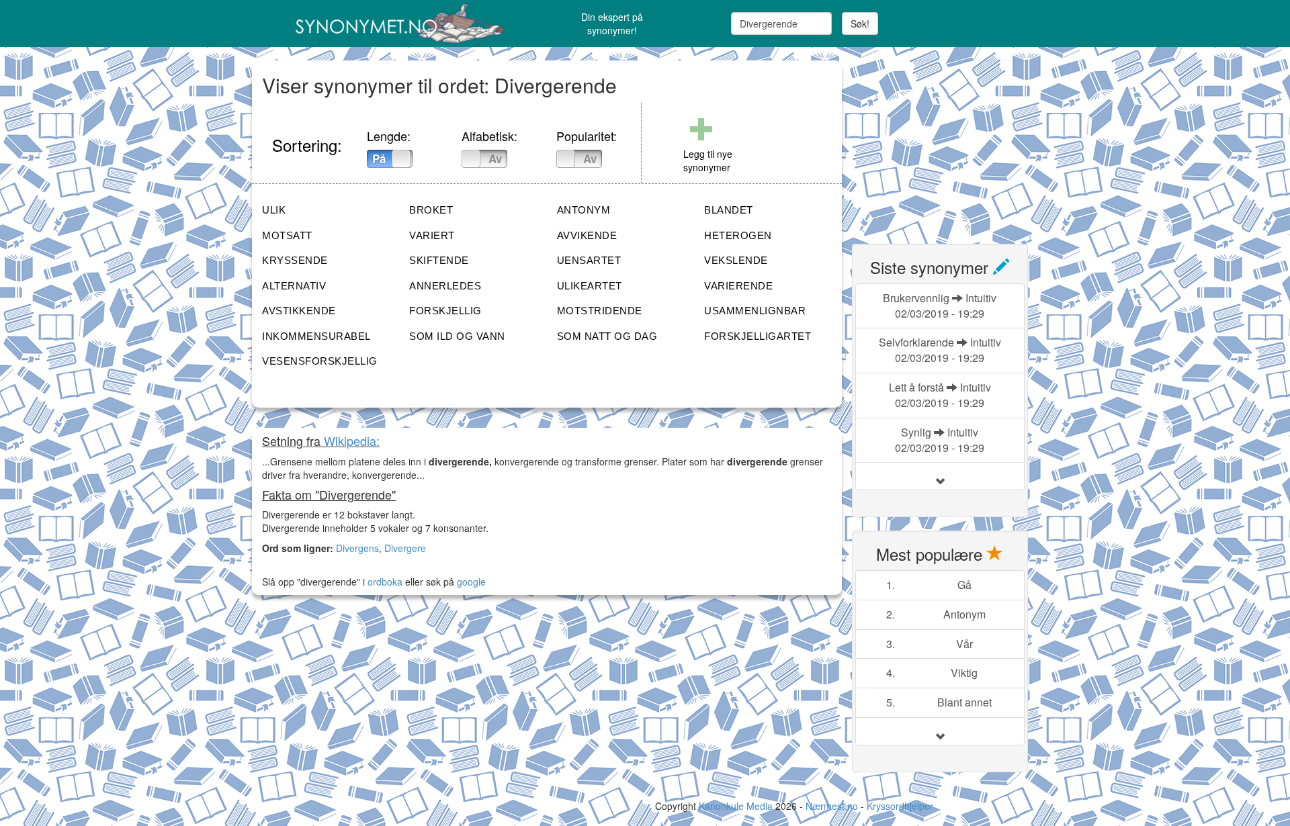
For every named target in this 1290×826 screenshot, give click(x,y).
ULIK (274, 210)
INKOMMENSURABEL (316, 336)
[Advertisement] (953, 144)
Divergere (405, 548)
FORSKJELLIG (445, 310)
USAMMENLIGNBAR (755, 310)
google (471, 581)
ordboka (383, 581)
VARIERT (432, 235)
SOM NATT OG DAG (607, 336)
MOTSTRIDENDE (599, 310)
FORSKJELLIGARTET (757, 336)
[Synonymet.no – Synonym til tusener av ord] (383, 23)
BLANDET (728, 210)
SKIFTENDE (439, 260)
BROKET (431, 210)
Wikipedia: (352, 440)
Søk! (860, 23)
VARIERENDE (738, 285)
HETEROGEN (738, 235)
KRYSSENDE (295, 260)
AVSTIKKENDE (299, 310)
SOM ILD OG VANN (457, 336)
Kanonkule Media (737, 806)
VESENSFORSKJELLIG (320, 361)
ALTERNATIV (294, 285)
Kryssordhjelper (900, 806)
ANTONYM (584, 210)
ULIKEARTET (589, 285)
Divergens (357, 548)
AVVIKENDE (587, 235)
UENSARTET (589, 260)
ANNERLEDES (445, 285)
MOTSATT (287, 235)
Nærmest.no (832, 806)
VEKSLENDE (736, 260)
